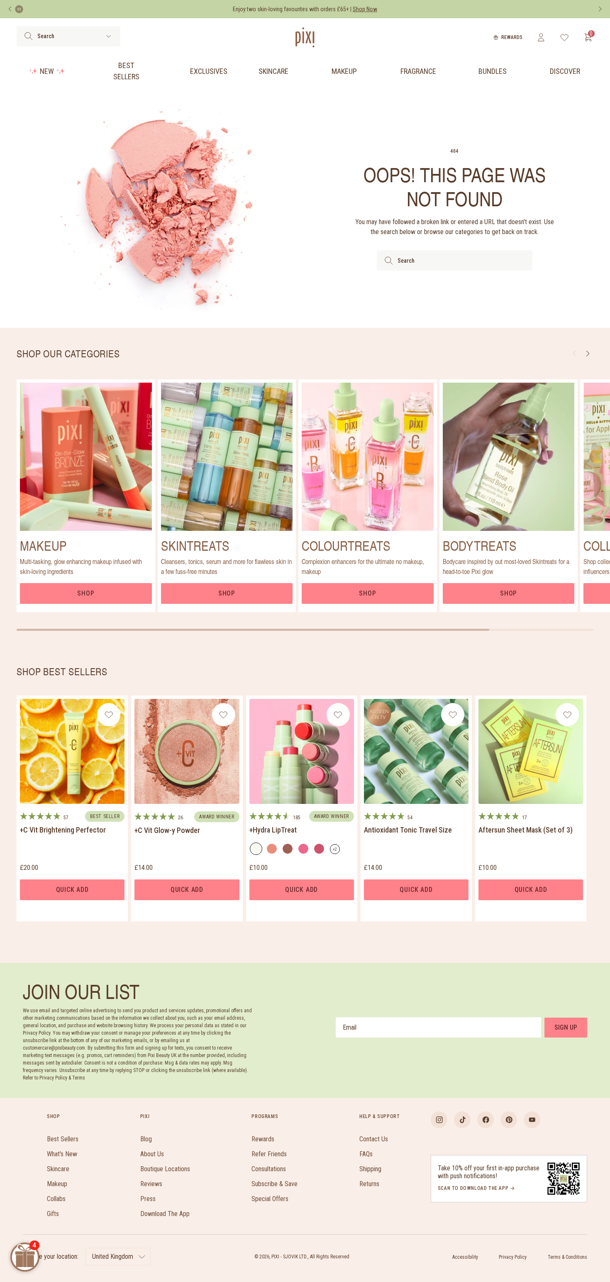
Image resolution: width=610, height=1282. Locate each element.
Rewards (511, 37)
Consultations (268, 1169)
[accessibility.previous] (10, 9)
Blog (146, 1139)
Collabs (56, 1199)
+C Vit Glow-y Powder (167, 830)
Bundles (492, 71)
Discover (565, 71)
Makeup (344, 71)
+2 (336, 850)
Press (148, 1199)
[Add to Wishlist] (109, 715)
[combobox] (454, 260)
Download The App (165, 1214)
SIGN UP (565, 1027)
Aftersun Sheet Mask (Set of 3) (525, 829)
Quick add (72, 890)
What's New (62, 1154)
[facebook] (485, 1119)
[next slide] (587, 353)
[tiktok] (462, 1119)
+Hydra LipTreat (273, 829)
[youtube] (532, 1119)
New (47, 71)
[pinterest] (508, 1119)
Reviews (151, 1184)
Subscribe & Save (274, 1184)
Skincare (273, 71)
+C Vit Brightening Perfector (63, 829)
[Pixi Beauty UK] (305, 37)
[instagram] (439, 1119)
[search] (28, 36)
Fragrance (418, 71)
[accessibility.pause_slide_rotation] (19, 9)
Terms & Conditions (567, 1257)
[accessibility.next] (600, 9)
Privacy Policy (513, 1257)
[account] (541, 37)
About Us (152, 1154)
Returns (369, 1184)
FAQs (366, 1154)
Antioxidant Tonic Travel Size (408, 829)
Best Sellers (126, 71)
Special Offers (269, 1199)
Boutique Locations (165, 1169)
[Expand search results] (108, 36)
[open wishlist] (564, 37)
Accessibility (465, 1257)
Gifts (53, 1214)
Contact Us (373, 1139)
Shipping (370, 1169)
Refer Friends (269, 1154)
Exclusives (208, 71)
